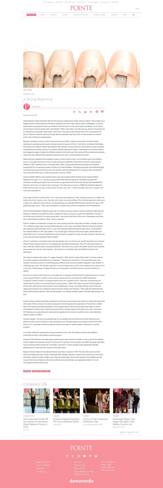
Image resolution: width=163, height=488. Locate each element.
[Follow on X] (72, 456)
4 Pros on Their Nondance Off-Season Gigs (95, 420)
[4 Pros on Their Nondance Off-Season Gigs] (96, 413)
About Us (78, 462)
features (27, 371)
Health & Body (99, 14)
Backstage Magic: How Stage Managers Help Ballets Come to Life (124, 422)
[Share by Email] (96, 111)
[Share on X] (80, 111)
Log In (138, 9)
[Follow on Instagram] (78, 456)
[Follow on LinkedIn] (95, 456)
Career (64, 14)
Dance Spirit (59, 2)
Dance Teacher (69, 2)
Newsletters (115, 2)
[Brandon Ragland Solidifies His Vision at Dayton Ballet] (66, 413)
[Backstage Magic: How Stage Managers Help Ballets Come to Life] (126, 413)
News (42, 14)
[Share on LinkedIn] (85, 111)
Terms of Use (79, 468)
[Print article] (102, 111)
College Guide (104, 2)
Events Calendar (93, 2)
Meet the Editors (43, 462)
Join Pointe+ (30, 14)
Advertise (40, 468)
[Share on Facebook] (74, 111)
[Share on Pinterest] (91, 111)
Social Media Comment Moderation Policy (84, 473)
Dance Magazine (48, 2)
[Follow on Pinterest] (90, 456)
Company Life (28, 94)
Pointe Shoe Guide (80, 14)
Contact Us (41, 471)
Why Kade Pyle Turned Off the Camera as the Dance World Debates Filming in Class (35, 423)
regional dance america (41, 371)
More (125, 14)
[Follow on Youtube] (84, 456)
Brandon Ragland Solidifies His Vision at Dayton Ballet (66, 420)
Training (53, 14)
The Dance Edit (81, 2)
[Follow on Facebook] (67, 456)
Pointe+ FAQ (79, 465)
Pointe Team (36, 106)
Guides (114, 14)
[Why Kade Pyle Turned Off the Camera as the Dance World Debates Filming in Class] (36, 413)
